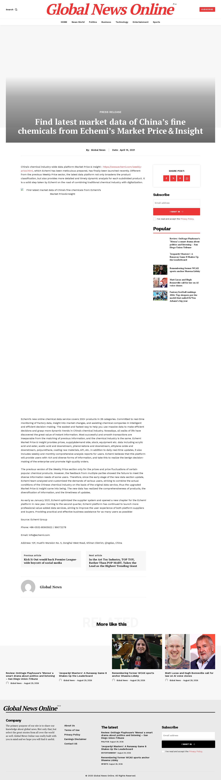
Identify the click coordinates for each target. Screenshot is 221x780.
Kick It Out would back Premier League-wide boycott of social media (50, 561)
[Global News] (28, 587)
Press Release (110, 112)
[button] (12, 9)
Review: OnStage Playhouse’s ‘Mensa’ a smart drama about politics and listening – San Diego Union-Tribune (185, 243)
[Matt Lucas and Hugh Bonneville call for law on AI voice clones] (160, 283)
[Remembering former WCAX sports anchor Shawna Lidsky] (160, 270)
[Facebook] (166, 178)
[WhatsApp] (187, 178)
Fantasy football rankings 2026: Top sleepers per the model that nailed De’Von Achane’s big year (183, 296)
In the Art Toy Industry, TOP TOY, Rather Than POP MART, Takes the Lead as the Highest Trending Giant (113, 563)
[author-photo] (8, 683)
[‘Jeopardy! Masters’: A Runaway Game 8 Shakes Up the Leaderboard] (160, 257)
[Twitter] (173, 178)
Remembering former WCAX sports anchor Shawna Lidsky (185, 270)
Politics (105, 742)
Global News (98, 150)
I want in (175, 212)
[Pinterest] (180, 178)
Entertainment (109, 753)
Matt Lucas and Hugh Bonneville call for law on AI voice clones (184, 282)
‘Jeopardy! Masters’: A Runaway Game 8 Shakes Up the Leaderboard (184, 256)
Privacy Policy (187, 219)
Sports (104, 764)
